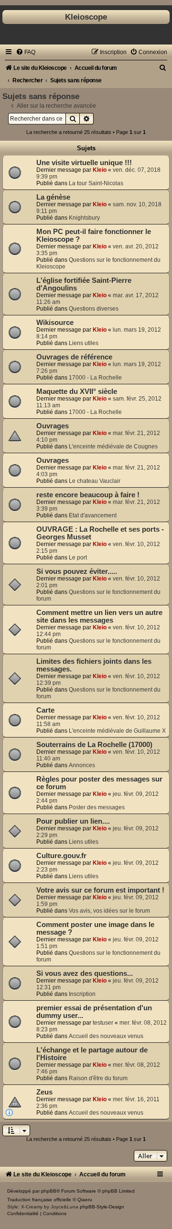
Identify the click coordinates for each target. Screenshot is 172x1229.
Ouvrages (52, 426)
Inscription (82, 994)
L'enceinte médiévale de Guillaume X (117, 730)
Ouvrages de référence (74, 357)
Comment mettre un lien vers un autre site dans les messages (99, 616)
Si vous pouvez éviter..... (76, 571)
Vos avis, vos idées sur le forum (109, 910)
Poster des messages (97, 807)
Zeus (44, 1092)
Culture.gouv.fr (61, 856)
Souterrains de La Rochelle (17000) (94, 745)
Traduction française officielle (39, 1199)
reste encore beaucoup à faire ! (88, 495)
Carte (45, 710)
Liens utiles (83, 343)
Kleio (100, 170)
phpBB (48, 1191)
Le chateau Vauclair (94, 481)
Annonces (82, 765)
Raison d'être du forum (98, 1078)
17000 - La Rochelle (95, 377)
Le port (78, 557)
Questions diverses (93, 308)
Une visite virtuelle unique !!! (84, 163)
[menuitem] (25, 52)
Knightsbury (84, 217)
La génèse (53, 197)
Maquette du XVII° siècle (76, 391)
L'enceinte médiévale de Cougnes (113, 446)
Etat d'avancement (93, 515)
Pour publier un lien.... (73, 821)
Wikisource (55, 322)
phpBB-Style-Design (102, 1206)
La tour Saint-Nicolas (96, 183)
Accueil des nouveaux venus (106, 1036)
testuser (103, 1022)
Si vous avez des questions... (84, 973)
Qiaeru (84, 1199)
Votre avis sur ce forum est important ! (100, 890)
